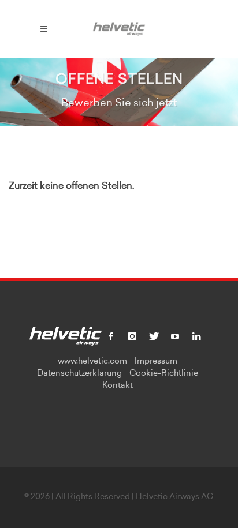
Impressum (156, 362)
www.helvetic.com (92, 362)
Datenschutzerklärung (79, 374)
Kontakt (117, 386)
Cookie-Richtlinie (163, 374)
